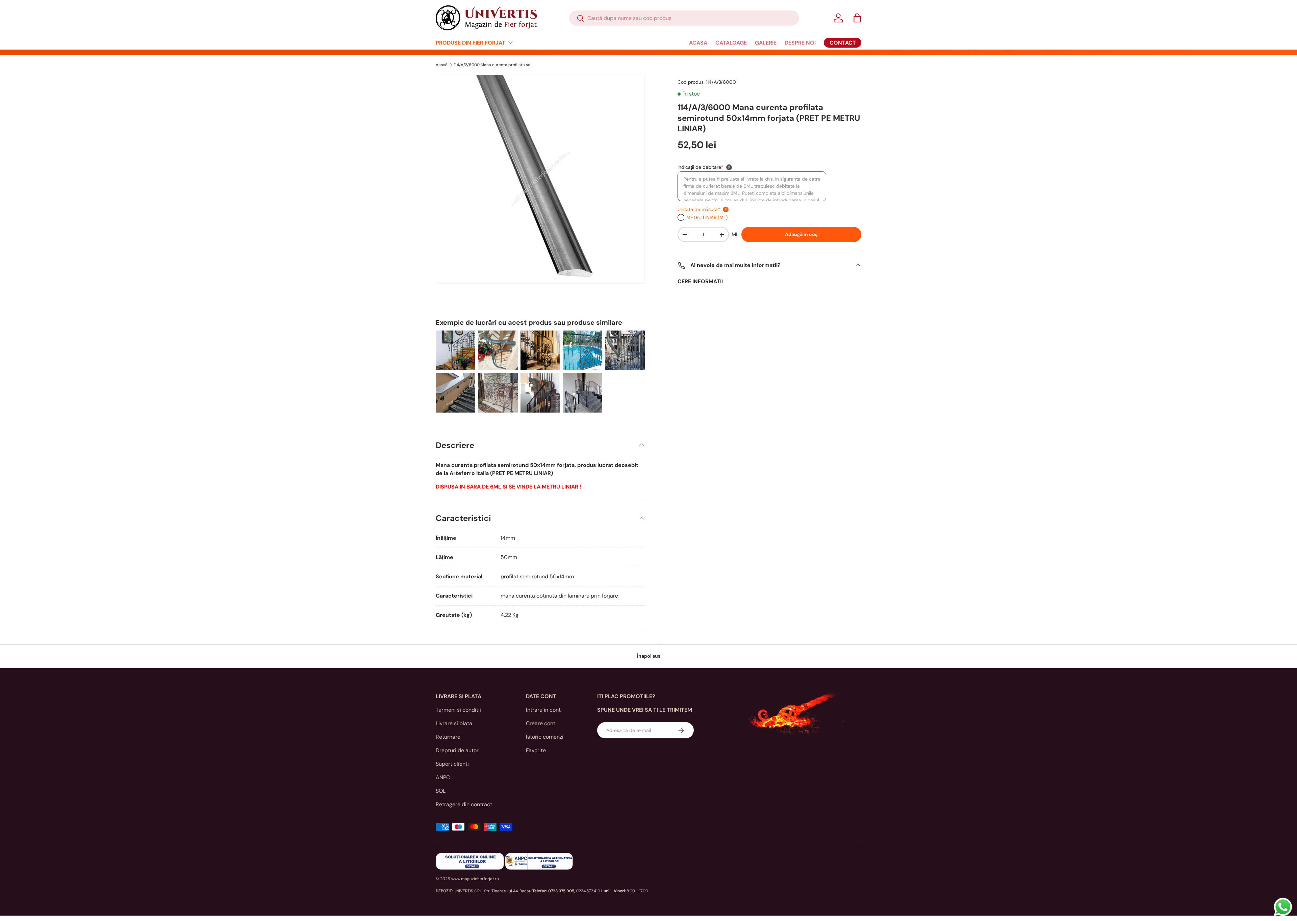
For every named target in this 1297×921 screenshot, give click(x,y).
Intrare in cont (543, 709)
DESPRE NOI (800, 42)
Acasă (442, 65)
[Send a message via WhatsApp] (1283, 907)
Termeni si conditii (458, 709)
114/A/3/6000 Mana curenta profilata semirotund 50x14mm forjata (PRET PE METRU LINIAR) (494, 65)
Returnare (448, 736)
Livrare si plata (454, 723)
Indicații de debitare (700, 167)
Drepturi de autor (457, 750)
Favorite (536, 750)
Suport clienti (452, 763)
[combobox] (684, 18)
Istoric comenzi (544, 736)
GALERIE (766, 42)
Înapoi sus (648, 656)
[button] (857, 17)
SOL (441, 790)
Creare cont (540, 723)
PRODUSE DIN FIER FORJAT (470, 42)
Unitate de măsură (699, 209)
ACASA (698, 42)
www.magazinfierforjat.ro (475, 878)
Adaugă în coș (801, 234)
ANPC (443, 777)
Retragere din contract (464, 804)
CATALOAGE (731, 42)
